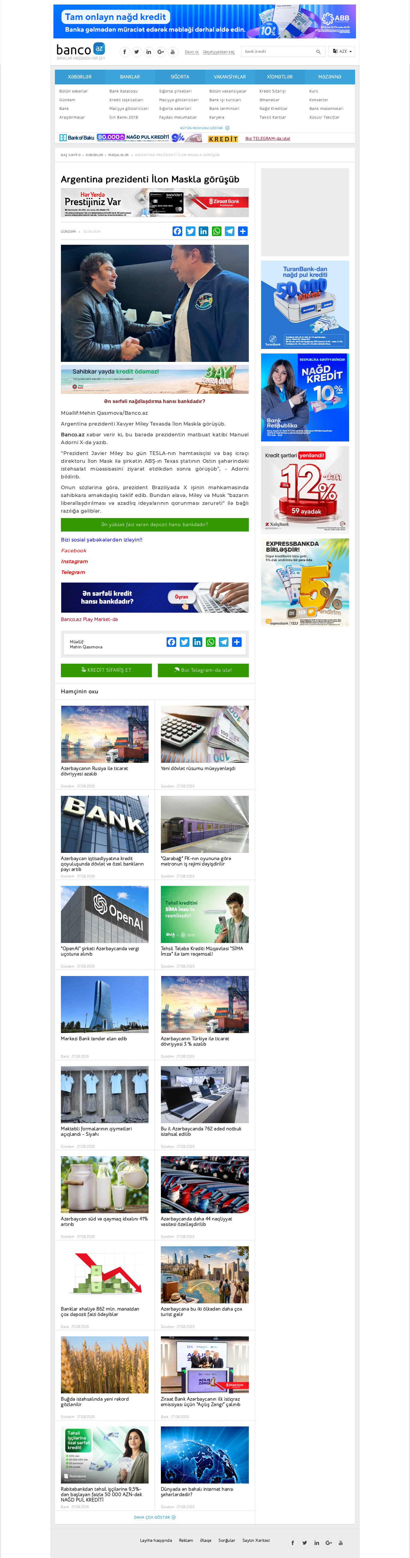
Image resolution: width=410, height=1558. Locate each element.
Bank (64, 108)
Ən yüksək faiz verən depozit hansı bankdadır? (154, 524)
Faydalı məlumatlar (178, 117)
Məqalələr (118, 155)
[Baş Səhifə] (81, 51)
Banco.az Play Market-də (89, 619)
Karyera (217, 117)
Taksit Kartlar (273, 117)
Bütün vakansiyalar (228, 91)
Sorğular (227, 1540)
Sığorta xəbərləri (175, 108)
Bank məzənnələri (326, 108)
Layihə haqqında (156, 1540)
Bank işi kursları (225, 100)
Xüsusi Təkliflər (324, 117)
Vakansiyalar (230, 77)
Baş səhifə (70, 155)
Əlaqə (206, 1540)
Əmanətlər (270, 100)
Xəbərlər (80, 77)
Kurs (313, 91)
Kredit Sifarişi (273, 91)
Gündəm (67, 100)
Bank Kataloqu (124, 91)
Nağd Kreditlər (274, 108)
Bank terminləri (225, 108)
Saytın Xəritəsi (256, 1540)
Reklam (186, 1540)
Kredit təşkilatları (126, 100)
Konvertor (318, 100)
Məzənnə (330, 77)
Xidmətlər (280, 77)
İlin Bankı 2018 (124, 117)
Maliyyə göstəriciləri (129, 108)
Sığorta (180, 77)
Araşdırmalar (72, 117)
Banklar (130, 77)
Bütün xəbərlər (73, 91)
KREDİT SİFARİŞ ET (108, 670)
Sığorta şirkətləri (175, 91)
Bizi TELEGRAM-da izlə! (268, 138)
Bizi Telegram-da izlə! (206, 670)
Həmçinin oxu (79, 691)
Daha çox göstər (152, 1517)
